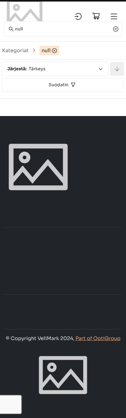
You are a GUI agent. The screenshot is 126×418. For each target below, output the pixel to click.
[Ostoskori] (96, 16)
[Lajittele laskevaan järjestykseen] (117, 69)
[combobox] (55, 69)
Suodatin (59, 84)
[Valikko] (114, 16)
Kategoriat (15, 50)
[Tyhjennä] (116, 29)
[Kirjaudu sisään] (78, 16)
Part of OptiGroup (98, 338)
